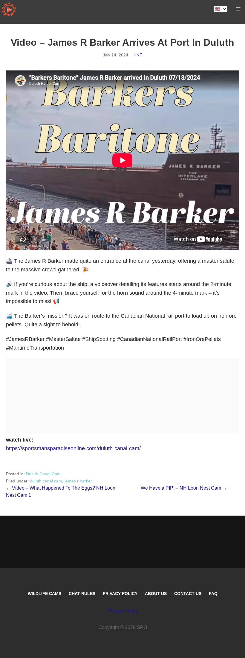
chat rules (82, 593)
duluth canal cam (46, 481)
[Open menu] (238, 8)
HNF (138, 55)
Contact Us (187, 593)
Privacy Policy (120, 593)
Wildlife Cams (44, 593)
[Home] (8, 8)
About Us (156, 593)
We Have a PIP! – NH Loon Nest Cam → (184, 488)
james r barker (78, 481)
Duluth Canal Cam (43, 473)
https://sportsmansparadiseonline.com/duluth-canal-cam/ (73, 448)
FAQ (213, 593)
